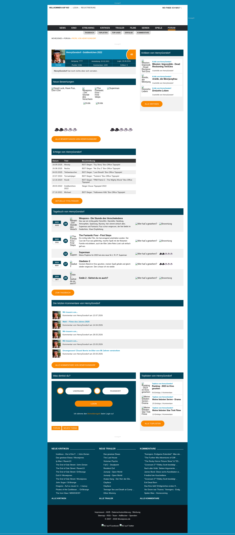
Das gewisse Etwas (111, 454)
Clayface (107, 482)
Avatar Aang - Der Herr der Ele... (117, 479)
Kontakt (58, 65)
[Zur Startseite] (117, 20)
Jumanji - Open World (112, 472)
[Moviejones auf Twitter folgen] (126, 526)
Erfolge (129, 33)
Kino (74, 28)
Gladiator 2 (84, 261)
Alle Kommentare (149, 498)
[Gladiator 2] (73, 264)
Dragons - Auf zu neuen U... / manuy (71, 486)
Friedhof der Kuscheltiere (155, 475)
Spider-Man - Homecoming (156, 493)
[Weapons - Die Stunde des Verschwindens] (87, 94)
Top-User (116, 33)
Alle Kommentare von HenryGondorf (75, 365)
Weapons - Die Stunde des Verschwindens (101, 218)
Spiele (158, 28)
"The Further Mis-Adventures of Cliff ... (160, 458)
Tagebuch (89, 33)
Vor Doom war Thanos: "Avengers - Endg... (162, 489)
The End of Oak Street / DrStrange (71, 472)
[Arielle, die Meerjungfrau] (146, 78)
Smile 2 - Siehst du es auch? (93, 278)
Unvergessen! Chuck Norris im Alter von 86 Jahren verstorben (91, 350)
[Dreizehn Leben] (146, 89)
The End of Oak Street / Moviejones (71, 479)
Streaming (88, 28)
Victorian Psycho (110, 461)
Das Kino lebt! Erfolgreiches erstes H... (160, 486)
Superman (84, 252)
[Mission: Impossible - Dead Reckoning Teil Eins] (146, 66)
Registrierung (88, 8)
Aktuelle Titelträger (67, 201)
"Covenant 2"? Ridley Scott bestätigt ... (160, 465)
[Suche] (184, 8)
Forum (171, 28)
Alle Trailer (106, 498)
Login (75, 8)
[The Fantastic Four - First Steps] (100, 94)
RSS (109, 515)
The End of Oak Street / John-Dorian (71, 465)
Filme (133, 28)
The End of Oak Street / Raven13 (70, 468)
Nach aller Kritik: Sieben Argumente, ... (160, 468)
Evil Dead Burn (150, 482)
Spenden (133, 515)
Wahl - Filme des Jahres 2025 (76, 322)
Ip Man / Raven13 (63, 461)
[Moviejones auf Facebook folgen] (110, 526)
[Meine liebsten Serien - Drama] (146, 400)
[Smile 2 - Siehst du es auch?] (73, 278)
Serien (145, 28)
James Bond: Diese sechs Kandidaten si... (162, 472)
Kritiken (105, 28)
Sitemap (101, 515)
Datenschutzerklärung (121, 512)
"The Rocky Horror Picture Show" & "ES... (162, 461)
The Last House (110, 458)
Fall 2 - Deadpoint (111, 465)
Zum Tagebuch (62, 293)
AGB (108, 512)
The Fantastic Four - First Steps (95, 235)
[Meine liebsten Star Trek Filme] (146, 411)
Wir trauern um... (70, 312)
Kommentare (143, 33)
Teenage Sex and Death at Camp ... (118, 489)
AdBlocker (123, 515)
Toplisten (103, 33)
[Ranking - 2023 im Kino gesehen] (145, 387)
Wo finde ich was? (171, 8)
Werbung (136, 512)
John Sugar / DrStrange (66, 482)
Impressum (99, 512)
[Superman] (121, 107)
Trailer (119, 28)
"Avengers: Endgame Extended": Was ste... (162, 454)
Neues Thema (70, 428)
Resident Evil (109, 468)
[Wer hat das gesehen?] (145, 224)
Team (114, 515)
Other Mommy (109, 493)
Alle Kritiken (152, 104)
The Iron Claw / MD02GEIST (68, 493)
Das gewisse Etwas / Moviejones (70, 458)
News (63, 28)
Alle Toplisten (153, 423)
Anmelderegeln (94, 414)
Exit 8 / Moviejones (64, 475)
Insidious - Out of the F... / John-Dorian (72, 454)
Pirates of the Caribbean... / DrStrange (72, 489)
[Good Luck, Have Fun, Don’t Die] (66, 107)
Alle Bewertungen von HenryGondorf (76, 139)
